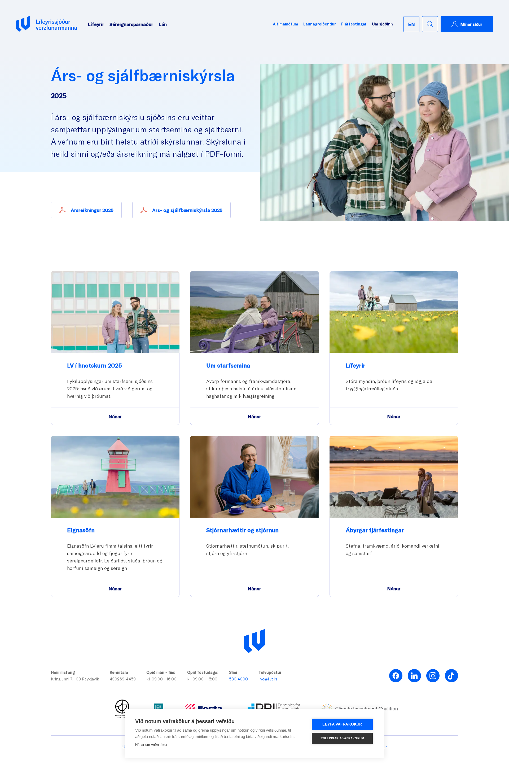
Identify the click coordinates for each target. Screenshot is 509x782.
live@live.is (267, 678)
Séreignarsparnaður (131, 24)
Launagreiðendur (319, 23)
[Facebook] (395, 675)
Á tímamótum (285, 23)
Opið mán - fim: (160, 672)
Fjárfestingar (354, 23)
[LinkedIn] (414, 675)
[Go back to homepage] (46, 24)
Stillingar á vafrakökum (342, 738)
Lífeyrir (96, 24)
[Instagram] (433, 675)
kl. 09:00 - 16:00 (161, 678)
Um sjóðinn (382, 23)
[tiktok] (451, 675)
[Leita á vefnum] (430, 24)
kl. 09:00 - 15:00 (202, 678)
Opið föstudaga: (202, 672)
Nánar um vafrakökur (151, 745)
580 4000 (238, 678)
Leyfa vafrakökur (342, 724)
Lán (163, 24)
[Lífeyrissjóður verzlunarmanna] (254, 641)
